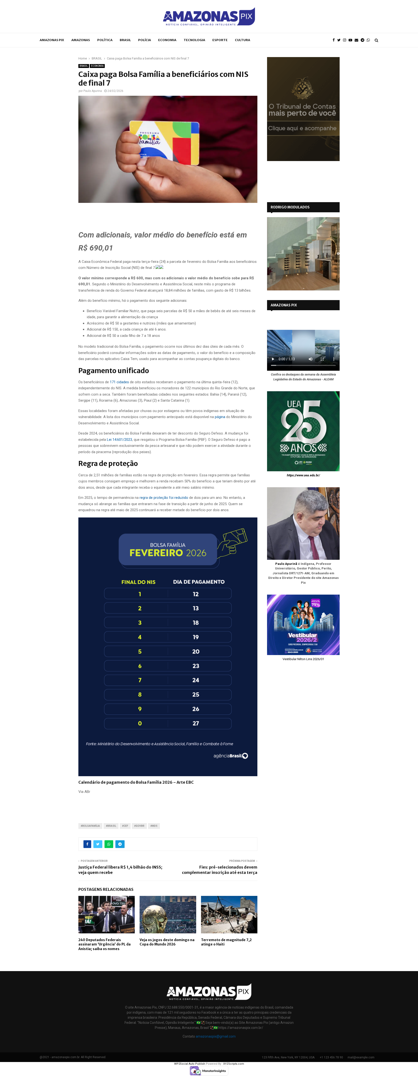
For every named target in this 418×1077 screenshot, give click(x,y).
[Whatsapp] (369, 40)
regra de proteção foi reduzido (164, 497)
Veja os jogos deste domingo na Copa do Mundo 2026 (167, 942)
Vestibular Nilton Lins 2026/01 (303, 659)
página (220, 417)
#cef (125, 826)
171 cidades (119, 382)
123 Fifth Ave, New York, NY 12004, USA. (288, 1057)
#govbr (139, 826)
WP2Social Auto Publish (189, 1063)
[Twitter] (340, 40)
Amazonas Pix (52, 40)
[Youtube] (352, 40)
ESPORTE (220, 40)
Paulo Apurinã (286, 564)
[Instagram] (346, 40)
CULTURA (242, 40)
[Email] (358, 40)
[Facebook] (335, 40)
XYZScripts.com (233, 1063)
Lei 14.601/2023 (119, 439)
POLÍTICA (104, 40)
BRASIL (125, 40)
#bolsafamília (90, 826)
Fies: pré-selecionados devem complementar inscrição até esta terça (219, 870)
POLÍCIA (144, 40)
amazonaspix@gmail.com (216, 1036)
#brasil (111, 826)
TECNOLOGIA (194, 40)
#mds (153, 826)
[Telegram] (364, 40)
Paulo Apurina (92, 91)
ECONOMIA (167, 40)
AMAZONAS (80, 40)
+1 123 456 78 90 (331, 1057)
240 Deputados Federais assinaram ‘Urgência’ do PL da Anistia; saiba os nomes (104, 944)
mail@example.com (361, 1057)
